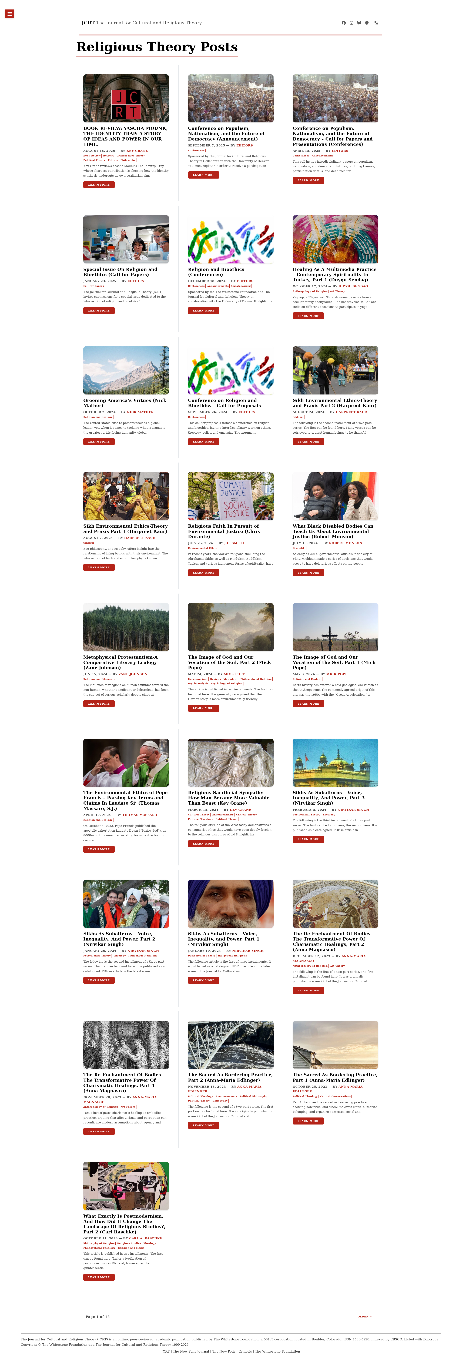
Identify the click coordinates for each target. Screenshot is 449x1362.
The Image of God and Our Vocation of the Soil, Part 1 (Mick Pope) (334, 662)
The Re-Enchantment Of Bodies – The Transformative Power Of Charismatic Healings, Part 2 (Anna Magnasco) (333, 941)
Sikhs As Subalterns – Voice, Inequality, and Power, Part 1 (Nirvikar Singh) (223, 939)
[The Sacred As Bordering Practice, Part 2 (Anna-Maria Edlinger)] (231, 1057)
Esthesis (245, 1351)
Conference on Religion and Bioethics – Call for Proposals (224, 403)
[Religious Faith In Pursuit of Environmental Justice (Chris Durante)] (231, 508)
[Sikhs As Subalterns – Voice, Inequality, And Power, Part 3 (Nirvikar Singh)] (335, 775)
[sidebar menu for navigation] (9, 13)
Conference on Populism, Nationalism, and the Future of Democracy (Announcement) (226, 133)
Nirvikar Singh (353, 809)
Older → (365, 1316)
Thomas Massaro (139, 815)
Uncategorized (241, 286)
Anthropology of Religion (310, 291)
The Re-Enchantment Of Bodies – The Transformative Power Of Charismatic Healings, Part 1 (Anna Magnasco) (124, 1082)
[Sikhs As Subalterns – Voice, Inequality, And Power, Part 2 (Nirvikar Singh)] (126, 916)
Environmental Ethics (202, 548)
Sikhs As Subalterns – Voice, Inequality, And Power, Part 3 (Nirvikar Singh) (329, 798)
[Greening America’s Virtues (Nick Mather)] (126, 383)
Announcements (322, 155)
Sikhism (298, 417)
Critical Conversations (335, 1096)
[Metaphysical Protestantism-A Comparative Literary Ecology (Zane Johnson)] (126, 639)
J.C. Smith (234, 543)
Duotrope (430, 1339)
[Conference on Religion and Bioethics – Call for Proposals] (231, 383)
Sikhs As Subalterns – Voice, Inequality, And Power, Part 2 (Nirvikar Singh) (119, 939)
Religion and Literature (99, 679)
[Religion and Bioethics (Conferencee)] (231, 252)
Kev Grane (137, 150)
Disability (299, 548)
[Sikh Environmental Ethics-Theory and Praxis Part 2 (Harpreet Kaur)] (335, 383)
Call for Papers (93, 286)
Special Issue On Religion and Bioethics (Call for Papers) (120, 272)
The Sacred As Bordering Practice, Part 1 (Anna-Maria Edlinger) (335, 1077)
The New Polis (223, 1351)
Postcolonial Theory (306, 814)
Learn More (99, 184)
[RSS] (376, 23)
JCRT (166, 1351)
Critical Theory (246, 814)
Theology (329, 814)
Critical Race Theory (131, 155)
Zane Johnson (133, 674)
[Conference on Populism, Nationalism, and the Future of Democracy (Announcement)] (231, 111)
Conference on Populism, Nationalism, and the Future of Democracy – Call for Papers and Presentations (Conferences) (333, 136)
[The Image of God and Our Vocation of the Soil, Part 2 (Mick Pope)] (231, 639)
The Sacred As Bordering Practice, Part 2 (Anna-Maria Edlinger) (230, 1077)
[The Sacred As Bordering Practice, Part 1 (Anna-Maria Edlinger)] (335, 1057)
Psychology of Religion (226, 683)
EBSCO (396, 1339)
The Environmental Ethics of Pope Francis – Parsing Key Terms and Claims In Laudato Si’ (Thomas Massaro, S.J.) (125, 800)
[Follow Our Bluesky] (361, 23)
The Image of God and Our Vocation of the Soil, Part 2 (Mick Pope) (229, 662)
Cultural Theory (199, 814)
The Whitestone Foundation (236, 1339)
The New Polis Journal (191, 1351)
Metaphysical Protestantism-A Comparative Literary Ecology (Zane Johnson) (120, 662)
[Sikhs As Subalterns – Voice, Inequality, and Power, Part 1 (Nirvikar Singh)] (231, 916)
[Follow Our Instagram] (353, 23)
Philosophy (220, 1100)
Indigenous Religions (142, 955)
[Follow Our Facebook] (345, 23)
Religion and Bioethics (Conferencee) (216, 272)
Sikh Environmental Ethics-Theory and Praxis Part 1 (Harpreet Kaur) (125, 528)
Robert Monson (345, 543)
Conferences (196, 150)
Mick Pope (234, 674)
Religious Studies (129, 1243)
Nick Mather (140, 412)
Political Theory (94, 160)
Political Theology (200, 819)
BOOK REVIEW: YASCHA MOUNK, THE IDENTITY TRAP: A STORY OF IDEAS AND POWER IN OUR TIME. (125, 136)
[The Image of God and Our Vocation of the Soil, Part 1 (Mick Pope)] (335, 639)
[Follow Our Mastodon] (368, 23)
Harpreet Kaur (351, 412)
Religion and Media (131, 1248)
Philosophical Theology (99, 1248)
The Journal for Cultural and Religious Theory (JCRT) (64, 1339)
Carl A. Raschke (145, 1238)
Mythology (230, 679)
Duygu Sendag (353, 286)
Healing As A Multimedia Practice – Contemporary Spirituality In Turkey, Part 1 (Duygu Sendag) (335, 274)
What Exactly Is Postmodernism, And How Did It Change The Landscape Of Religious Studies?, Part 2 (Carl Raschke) (124, 1224)
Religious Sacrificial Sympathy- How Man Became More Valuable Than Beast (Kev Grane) (229, 798)
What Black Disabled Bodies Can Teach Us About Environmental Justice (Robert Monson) (333, 531)
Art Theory (337, 291)
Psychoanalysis (198, 683)
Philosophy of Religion (256, 679)
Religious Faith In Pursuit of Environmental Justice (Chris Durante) (224, 531)
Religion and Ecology (97, 417)
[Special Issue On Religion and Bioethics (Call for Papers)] (126, 252)
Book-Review (92, 155)
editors (244, 145)
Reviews (108, 155)
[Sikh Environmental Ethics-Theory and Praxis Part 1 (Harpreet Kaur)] (126, 508)
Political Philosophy (121, 160)
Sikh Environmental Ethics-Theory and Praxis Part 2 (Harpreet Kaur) (335, 403)
